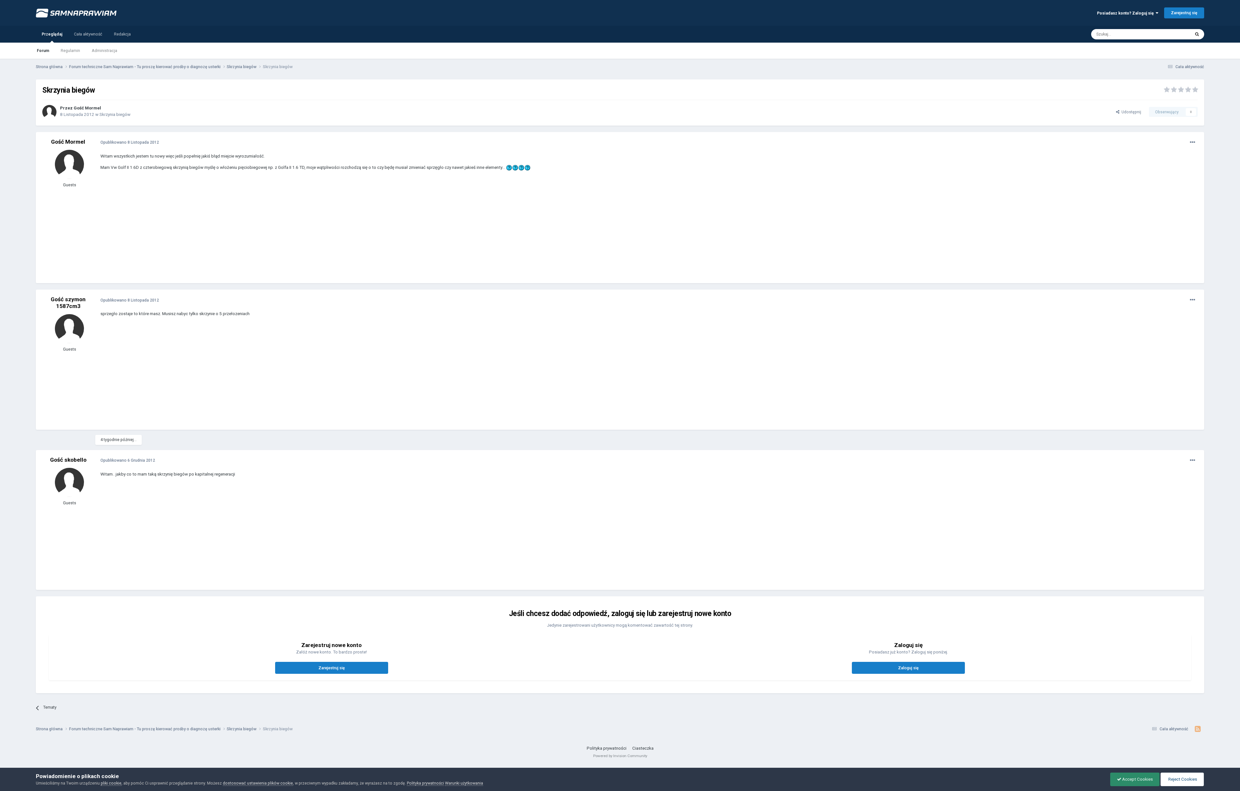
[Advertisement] (218, 231)
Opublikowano (129, 142)
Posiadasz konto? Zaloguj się (1126, 13)
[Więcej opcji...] (1192, 142)
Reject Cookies (1182, 779)
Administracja (104, 50)
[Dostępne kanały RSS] (1198, 729)
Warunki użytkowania (464, 783)
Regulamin (70, 50)
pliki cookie (111, 783)
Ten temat (1173, 34)
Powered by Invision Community (620, 756)
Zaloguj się (908, 667)
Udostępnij (1130, 111)
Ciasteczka (643, 748)
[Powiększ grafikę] (509, 167)
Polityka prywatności (606, 748)
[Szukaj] (1197, 34)
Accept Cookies (1137, 779)
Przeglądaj (52, 34)
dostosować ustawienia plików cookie (258, 783)
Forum (43, 50)
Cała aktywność (88, 34)
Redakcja (122, 34)
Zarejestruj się (1184, 12)
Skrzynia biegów (114, 114)
